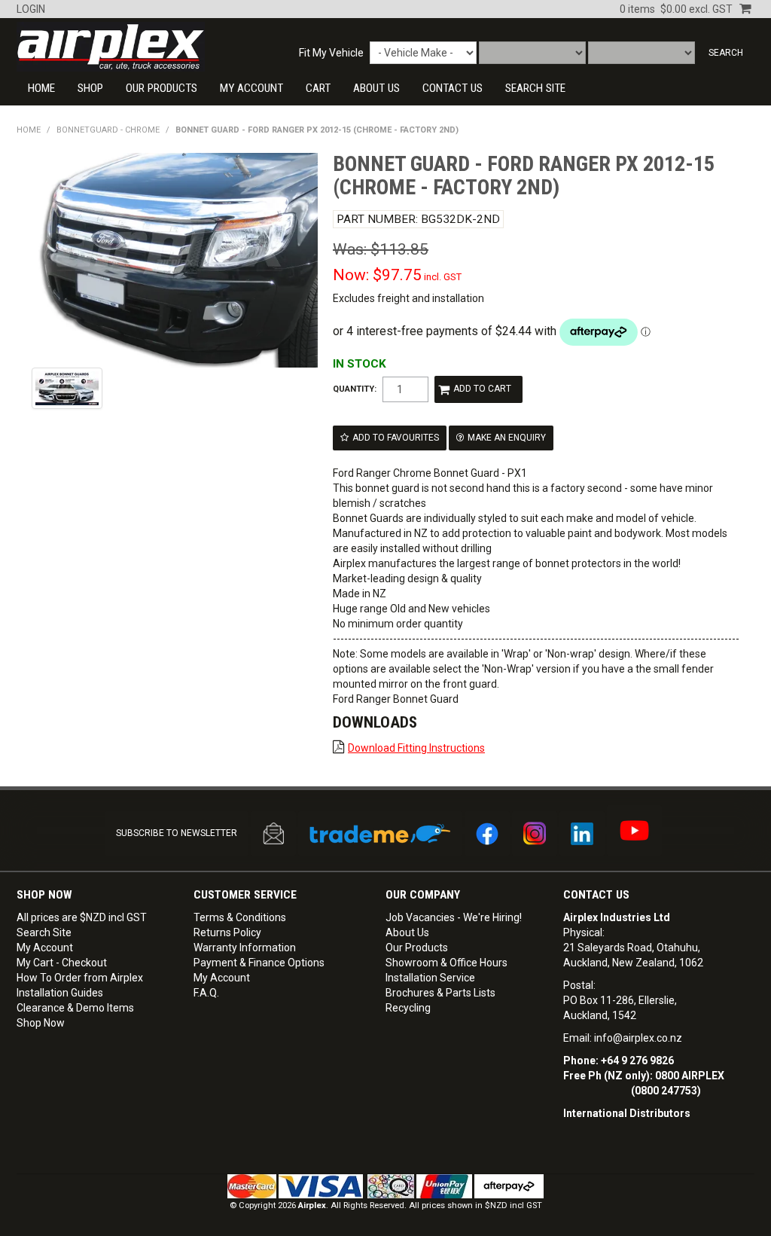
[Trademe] (380, 833)
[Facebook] (487, 833)
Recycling (408, 1008)
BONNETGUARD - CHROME (108, 130)
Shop (90, 88)
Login (31, 9)
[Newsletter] (273, 833)
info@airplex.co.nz (638, 1038)
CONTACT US (452, 88)
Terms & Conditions (240, 917)
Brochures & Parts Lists (440, 993)
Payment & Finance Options (259, 963)
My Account (251, 88)
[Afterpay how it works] (509, 1186)
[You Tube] (634, 830)
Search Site (44, 932)
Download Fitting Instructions (416, 748)
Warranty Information (245, 947)
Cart (318, 88)
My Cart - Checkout (62, 963)
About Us (376, 88)
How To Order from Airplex (80, 978)
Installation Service (430, 978)
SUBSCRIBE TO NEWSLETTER (176, 833)
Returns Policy (227, 932)
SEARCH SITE (535, 88)
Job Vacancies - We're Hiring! (454, 917)
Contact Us (596, 895)
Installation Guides (60, 993)
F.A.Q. (206, 993)
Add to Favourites (395, 437)
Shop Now (41, 1023)
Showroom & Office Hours (446, 963)
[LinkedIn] (582, 833)
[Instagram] (534, 833)
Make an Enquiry (507, 437)
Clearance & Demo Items (75, 1008)
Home (41, 88)
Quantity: (354, 389)
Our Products (161, 88)
